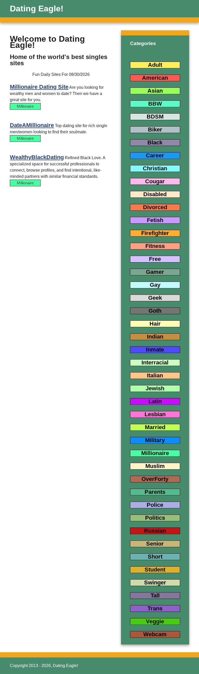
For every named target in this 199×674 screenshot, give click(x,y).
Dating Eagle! (36, 8)
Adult (155, 65)
